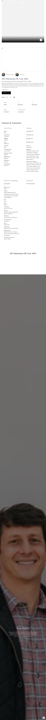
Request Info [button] (6, 92)
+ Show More (4, 89)
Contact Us (23, 640)
